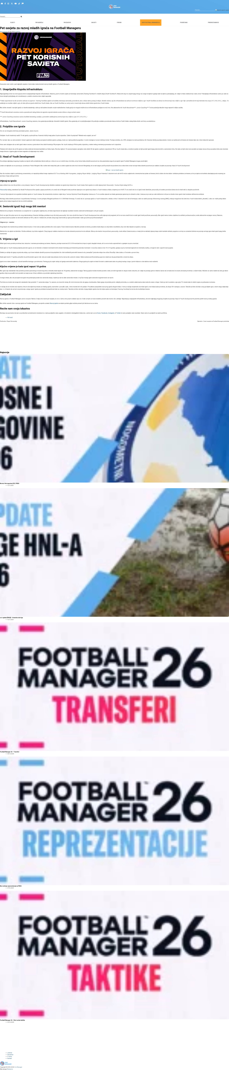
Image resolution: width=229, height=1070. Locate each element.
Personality (3, 190)
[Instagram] (8, 3)
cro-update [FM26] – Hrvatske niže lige (11, 617)
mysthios (17, 31)
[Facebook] (5, 3)
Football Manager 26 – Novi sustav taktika (12, 1020)
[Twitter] (12, 3)
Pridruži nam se (213, 22)
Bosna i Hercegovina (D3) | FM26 (9, 483)
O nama (9, 1056)
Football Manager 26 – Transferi (9, 752)
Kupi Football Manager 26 (151, 22)
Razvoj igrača (4, 31)
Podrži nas (183, 22)
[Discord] (2, 3)
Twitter (118, 313)
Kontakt (9, 1058)
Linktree (9, 1052)
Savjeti (93, 22)
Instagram (111, 313)
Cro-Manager (18, 1067)
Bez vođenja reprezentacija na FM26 (10, 886)
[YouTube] (16, 3)
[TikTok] (19, 3)
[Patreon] (23, 3)
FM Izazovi (67, 22)
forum (99, 313)
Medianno (10, 1069)
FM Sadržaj (39, 22)
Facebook (104, 313)
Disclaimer (10, 1054)
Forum (119, 22)
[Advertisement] (114, 338)
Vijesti (12, 22)
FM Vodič (10, 317)
